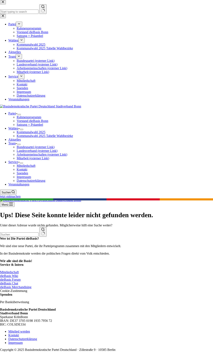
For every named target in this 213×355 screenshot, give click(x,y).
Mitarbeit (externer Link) (33, 158)
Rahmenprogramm (29, 117)
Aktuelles (14, 139)
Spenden (22, 173)
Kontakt (22, 169)
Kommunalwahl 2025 (31, 132)
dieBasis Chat (9, 283)
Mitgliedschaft (26, 165)
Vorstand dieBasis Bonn (32, 121)
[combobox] (19, 234)
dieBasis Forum (10, 279)
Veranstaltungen (18, 184)
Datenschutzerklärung (31, 180)
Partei (12, 113)
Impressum (24, 177)
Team (12, 143)
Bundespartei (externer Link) (35, 147)
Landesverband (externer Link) (37, 150)
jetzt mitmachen (10, 196)
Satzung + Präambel (30, 124)
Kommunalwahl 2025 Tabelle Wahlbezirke (45, 136)
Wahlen (13, 128)
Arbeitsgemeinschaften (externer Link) (42, 154)
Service (13, 162)
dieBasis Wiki (9, 276)
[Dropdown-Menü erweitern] (19, 114)
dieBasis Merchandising (15, 287)
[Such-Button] (43, 232)
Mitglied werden (19, 331)
